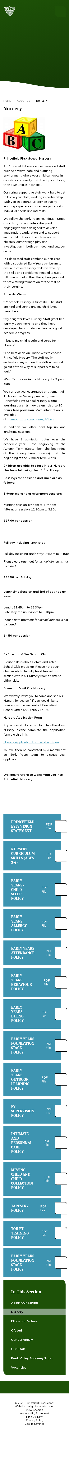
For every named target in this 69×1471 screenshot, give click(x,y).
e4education (46, 1406)
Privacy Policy (34, 1420)
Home (7, 100)
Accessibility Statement (34, 1413)
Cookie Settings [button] (34, 1423)
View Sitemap (34, 1410)
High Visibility (34, 1417)
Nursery (42, 100)
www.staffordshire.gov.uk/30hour (31, 419)
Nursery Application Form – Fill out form (31, 742)
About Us (23, 100)
